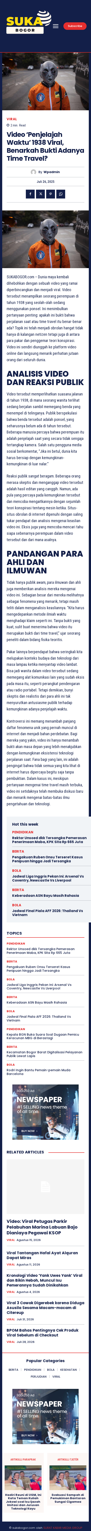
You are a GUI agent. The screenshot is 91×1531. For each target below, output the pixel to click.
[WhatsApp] (60, 194)
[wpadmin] (34, 172)
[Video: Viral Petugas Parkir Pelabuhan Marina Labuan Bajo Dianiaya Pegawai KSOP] (45, 1186)
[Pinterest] (50, 194)
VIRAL (12, 119)
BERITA (18, 851)
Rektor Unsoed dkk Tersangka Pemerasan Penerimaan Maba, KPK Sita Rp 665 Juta (49, 840)
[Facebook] (30, 194)
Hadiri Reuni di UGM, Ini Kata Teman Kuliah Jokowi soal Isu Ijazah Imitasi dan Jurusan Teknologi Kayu (23, 1501)
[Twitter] (40, 194)
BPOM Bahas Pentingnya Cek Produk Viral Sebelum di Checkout (42, 1333)
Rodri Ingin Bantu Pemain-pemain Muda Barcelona (38, 1072)
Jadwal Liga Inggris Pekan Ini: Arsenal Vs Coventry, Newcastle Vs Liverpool (48, 878)
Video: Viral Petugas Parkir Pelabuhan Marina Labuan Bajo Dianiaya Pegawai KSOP (42, 1227)
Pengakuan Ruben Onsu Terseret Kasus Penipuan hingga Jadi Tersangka (47, 859)
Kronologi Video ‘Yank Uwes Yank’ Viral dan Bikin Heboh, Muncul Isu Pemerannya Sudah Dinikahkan (44, 1280)
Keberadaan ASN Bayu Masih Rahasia (45, 895)
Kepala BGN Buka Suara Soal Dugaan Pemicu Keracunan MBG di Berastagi (43, 1036)
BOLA (16, 870)
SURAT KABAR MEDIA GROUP (62, 1528)
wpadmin (52, 172)
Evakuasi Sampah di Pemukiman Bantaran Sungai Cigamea (67, 1498)
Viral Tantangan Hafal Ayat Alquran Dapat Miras (42, 1255)
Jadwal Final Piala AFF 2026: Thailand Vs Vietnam (47, 913)
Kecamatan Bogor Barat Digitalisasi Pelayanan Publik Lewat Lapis (44, 1054)
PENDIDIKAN (22, 832)
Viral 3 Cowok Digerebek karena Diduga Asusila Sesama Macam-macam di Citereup (45, 1307)
